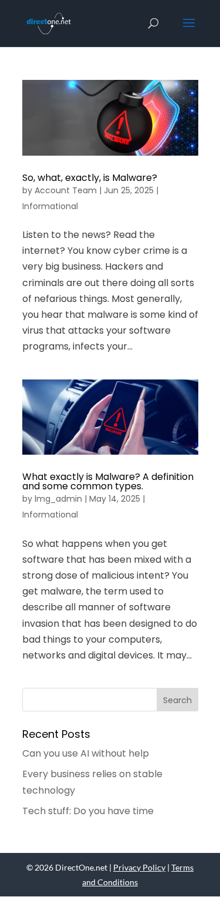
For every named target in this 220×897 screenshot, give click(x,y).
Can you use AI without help (85, 753)
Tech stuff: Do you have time (88, 811)
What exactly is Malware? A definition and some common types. (108, 481)
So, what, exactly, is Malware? (89, 177)
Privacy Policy (139, 867)
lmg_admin (58, 499)
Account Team (66, 190)
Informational (50, 206)
